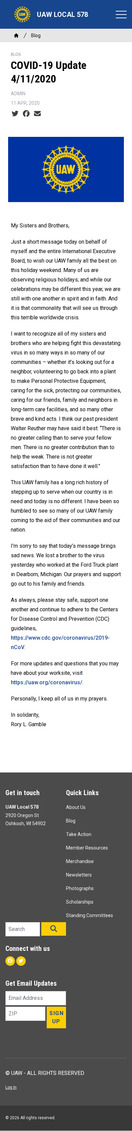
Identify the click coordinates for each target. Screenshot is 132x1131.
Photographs (80, 888)
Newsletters (79, 875)
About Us (76, 807)
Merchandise (80, 861)
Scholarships (79, 902)
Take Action (78, 834)
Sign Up (56, 1017)
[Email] (37, 114)
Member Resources (87, 848)
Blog (36, 35)
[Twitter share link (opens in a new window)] (15, 114)
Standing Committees (89, 915)
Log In (11, 1087)
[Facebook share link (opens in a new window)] (26, 114)
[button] (53, 929)
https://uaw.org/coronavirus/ (46, 682)
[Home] (16, 35)
